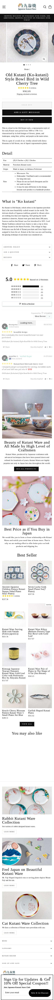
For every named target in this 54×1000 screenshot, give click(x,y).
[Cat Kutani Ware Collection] (27, 905)
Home (26, 69)
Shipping (20, 94)
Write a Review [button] (28, 304)
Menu (4, 941)
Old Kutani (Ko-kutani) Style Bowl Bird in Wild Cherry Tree (24, 341)
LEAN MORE (9, 831)
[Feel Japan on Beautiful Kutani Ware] (27, 851)
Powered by (41, 313)
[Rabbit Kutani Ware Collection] (27, 800)
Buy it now (27, 120)
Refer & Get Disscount (39, 993)
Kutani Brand (9, 955)
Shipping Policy (12, 247)
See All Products (26, 469)
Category (7, 948)
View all (27, 724)
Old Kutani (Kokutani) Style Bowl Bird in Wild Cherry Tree (24, 373)
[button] (46, 347)
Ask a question (11, 252)
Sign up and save (11, 963)
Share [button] (7, 347)
